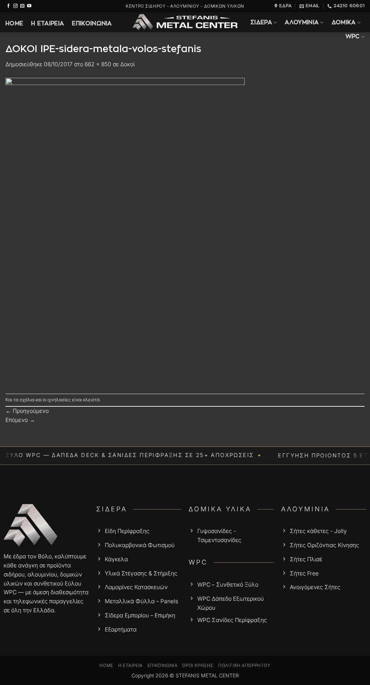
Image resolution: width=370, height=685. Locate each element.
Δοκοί (127, 64)
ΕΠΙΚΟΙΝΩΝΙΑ (92, 23)
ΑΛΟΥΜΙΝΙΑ (302, 22)
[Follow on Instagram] (15, 6)
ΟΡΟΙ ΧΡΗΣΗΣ (198, 665)
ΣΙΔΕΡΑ (261, 22)
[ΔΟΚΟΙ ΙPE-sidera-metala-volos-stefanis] (125, 231)
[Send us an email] (22, 6)
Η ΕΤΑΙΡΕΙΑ (47, 23)
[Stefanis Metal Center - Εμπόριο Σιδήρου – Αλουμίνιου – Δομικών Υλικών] (185, 22)
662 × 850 (98, 64)
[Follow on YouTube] (29, 6)
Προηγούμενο (27, 410)
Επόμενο (20, 420)
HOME (14, 23)
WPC (352, 36)
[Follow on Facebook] (9, 6)
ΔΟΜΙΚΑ (344, 22)
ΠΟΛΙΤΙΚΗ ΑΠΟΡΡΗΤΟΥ (244, 665)
